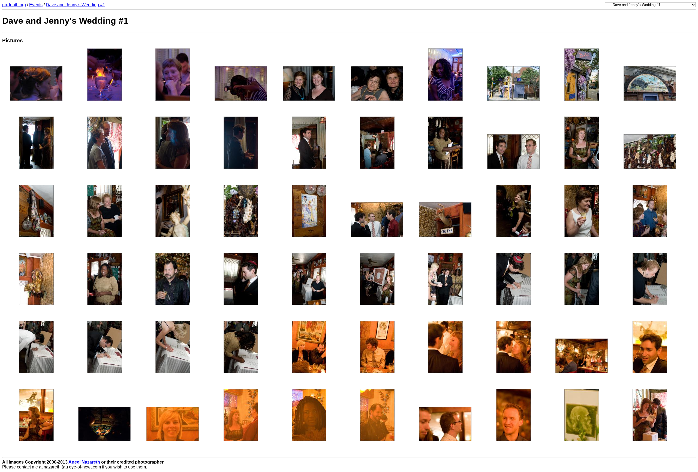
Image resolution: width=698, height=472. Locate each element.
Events (36, 4)
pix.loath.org (14, 4)
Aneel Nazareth (84, 462)
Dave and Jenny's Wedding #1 (75, 4)
